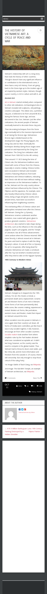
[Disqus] (23, 474)
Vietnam (39, 392)
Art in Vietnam (10, 102)
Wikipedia (36, 364)
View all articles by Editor (27, 412)
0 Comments (11, 378)
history (33, 392)
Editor (20, 386)
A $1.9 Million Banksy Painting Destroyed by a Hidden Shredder (14, 431)
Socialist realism (11, 334)
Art (28, 386)
